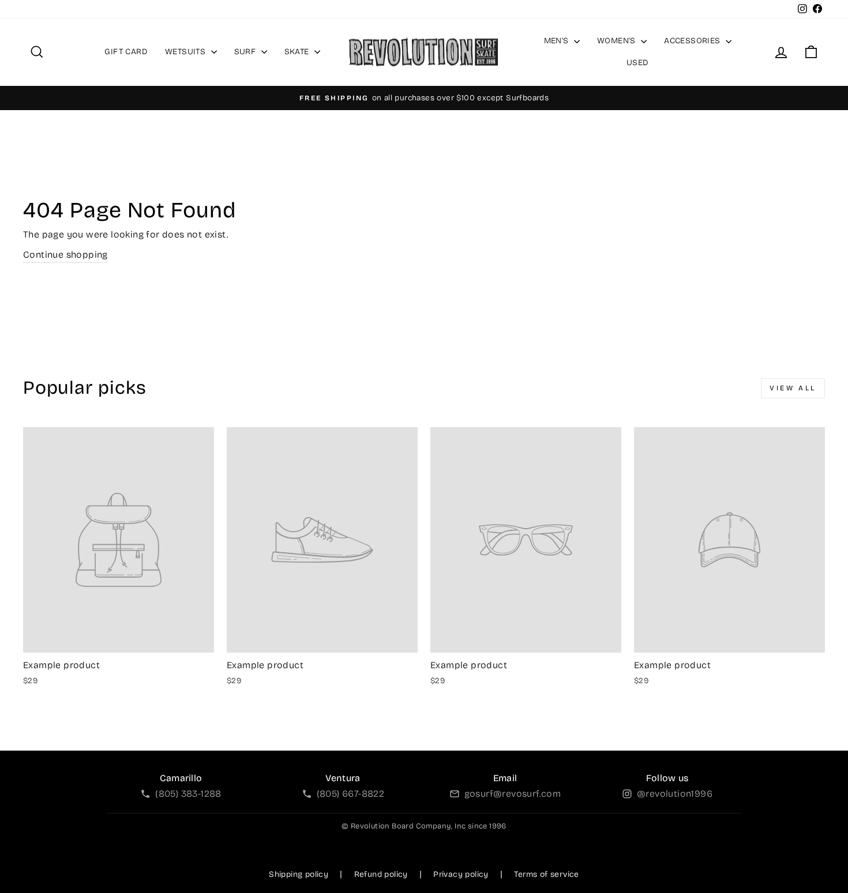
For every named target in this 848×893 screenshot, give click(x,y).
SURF (246, 51)
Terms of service (546, 874)
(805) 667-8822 (351, 793)
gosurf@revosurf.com (512, 793)
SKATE (298, 51)
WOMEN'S (617, 41)
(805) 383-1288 (188, 793)
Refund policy (381, 874)
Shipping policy (298, 874)
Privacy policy (461, 874)
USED (637, 62)
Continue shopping (65, 254)
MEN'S (557, 41)
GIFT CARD (126, 51)
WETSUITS (186, 51)
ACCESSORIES (693, 41)
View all (793, 388)
